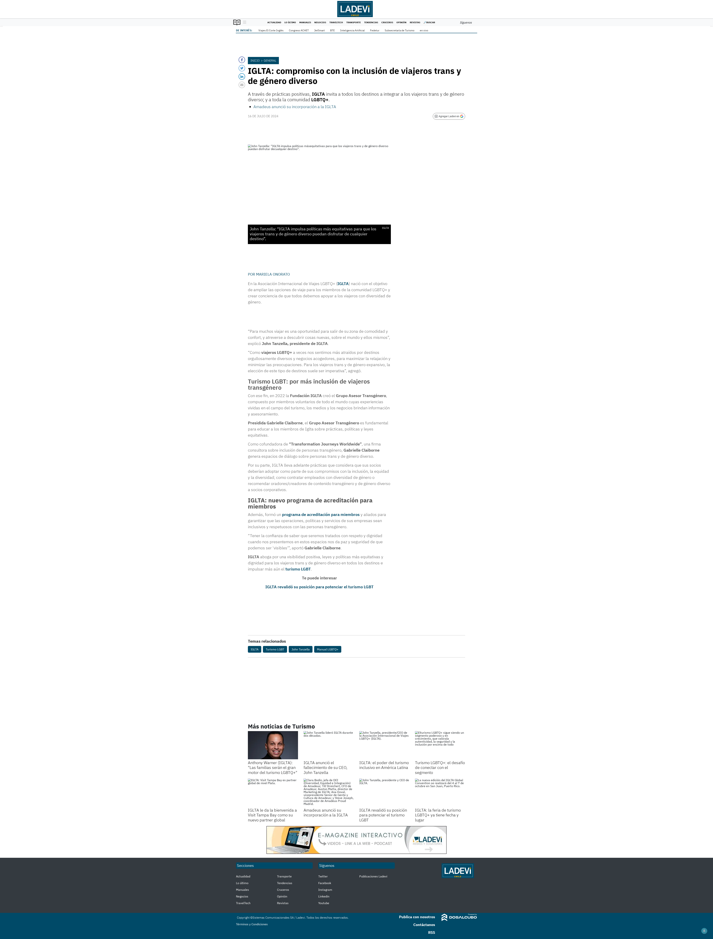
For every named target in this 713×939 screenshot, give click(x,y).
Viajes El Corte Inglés (271, 30)
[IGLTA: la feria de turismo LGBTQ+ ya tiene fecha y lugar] (440, 793)
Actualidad (274, 22)
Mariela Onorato (273, 274)
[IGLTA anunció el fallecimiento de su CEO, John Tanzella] (329, 745)
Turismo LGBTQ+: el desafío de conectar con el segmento (440, 767)
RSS (431, 932)
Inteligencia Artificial (352, 30)
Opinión (401, 22)
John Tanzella (301, 649)
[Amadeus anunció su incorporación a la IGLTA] (329, 793)
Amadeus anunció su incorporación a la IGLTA (294, 106)
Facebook (324, 883)
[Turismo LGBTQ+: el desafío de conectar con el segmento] (440, 745)
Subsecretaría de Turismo (399, 30)
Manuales (305, 22)
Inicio (255, 60)
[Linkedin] (242, 76)
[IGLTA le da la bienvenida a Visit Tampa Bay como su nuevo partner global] (273, 793)
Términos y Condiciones (252, 924)
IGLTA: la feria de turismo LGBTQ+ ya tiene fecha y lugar (438, 815)
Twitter (323, 876)
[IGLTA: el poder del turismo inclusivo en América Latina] (384, 745)
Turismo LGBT (275, 649)
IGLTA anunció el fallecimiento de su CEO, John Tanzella (325, 767)
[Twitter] (242, 68)
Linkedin (323, 896)
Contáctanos (424, 924)
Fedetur (374, 30)
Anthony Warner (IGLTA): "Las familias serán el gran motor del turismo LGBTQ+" (272, 767)
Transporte (353, 22)
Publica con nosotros (417, 916)
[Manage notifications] (704, 931)
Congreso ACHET (299, 30)
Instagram (325, 890)
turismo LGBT (298, 569)
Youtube (323, 903)
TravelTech (336, 22)
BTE (332, 30)
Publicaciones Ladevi (373, 876)
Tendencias (371, 22)
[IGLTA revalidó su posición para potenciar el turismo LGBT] (384, 793)
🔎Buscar (429, 22)
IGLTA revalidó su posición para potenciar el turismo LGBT (319, 586)
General (270, 60)
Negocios (320, 22)
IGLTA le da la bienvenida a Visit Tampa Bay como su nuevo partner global (272, 815)
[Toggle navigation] (243, 22)
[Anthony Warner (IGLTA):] (273, 745)
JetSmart (319, 30)
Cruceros (387, 22)
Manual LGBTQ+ (327, 649)
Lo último (290, 22)
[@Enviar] (242, 85)
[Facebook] (242, 60)
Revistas (415, 22)
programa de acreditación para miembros (321, 514)
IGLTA (343, 283)
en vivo (424, 30)
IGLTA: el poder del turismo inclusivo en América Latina (384, 765)
